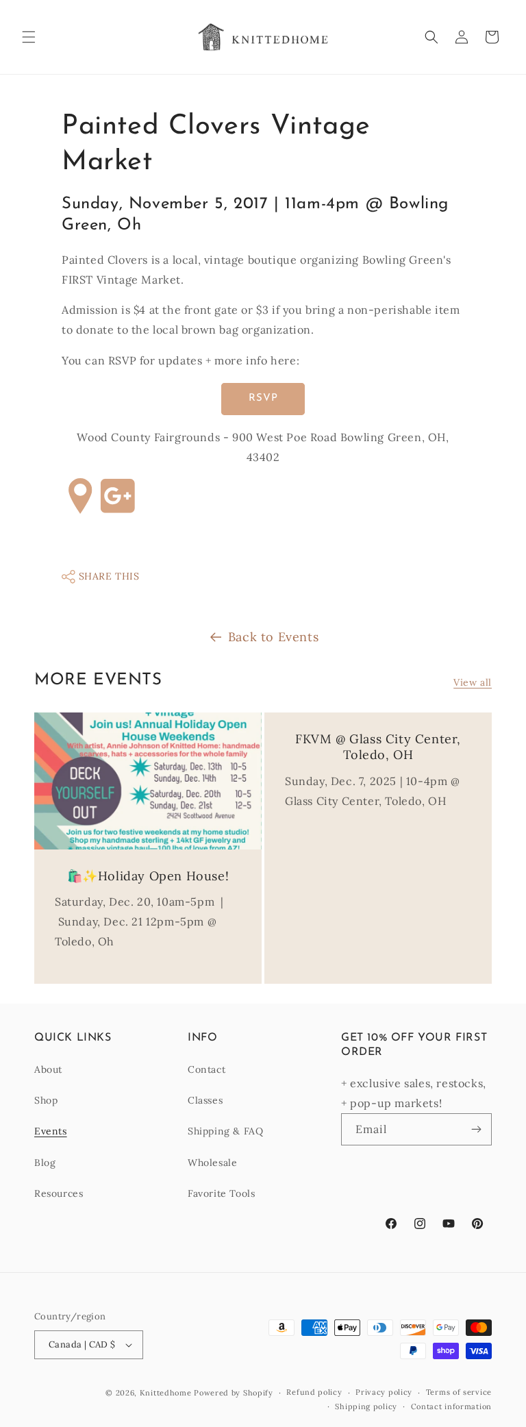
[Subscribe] (476, 1129)
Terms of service (459, 1392)
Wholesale (212, 1162)
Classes (205, 1100)
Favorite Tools (221, 1193)
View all (472, 682)
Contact (206, 1069)
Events (50, 1131)
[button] (29, 37)
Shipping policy (366, 1406)
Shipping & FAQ (225, 1131)
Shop (46, 1100)
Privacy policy (383, 1392)
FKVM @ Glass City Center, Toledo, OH (378, 746)
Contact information (451, 1406)
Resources (58, 1193)
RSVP (263, 398)
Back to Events (273, 637)
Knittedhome (166, 1393)
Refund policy (314, 1392)
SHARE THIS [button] (107, 576)
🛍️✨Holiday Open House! (148, 876)
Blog (44, 1162)
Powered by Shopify (233, 1393)
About (48, 1069)
